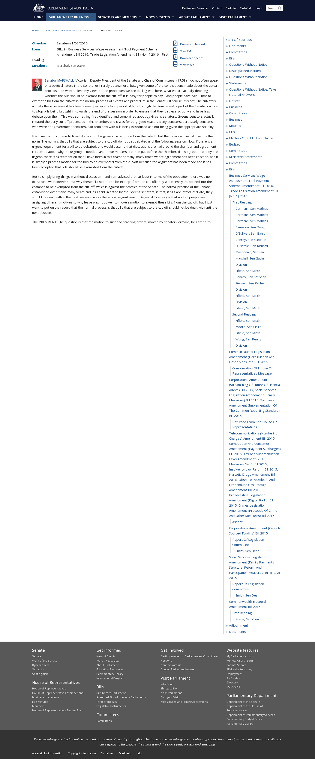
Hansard (88, 30)
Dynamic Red (40, 665)
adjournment (238, 625)
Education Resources (110, 669)
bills (232, 58)
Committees (104, 721)
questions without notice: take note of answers (252, 92)
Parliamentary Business (68, 17)
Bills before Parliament (111, 693)
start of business (239, 39)
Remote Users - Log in (240, 660)
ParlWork (246, 8)
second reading (244, 314)
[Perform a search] (279, 8)
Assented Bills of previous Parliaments (121, 697)
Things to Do (169, 688)
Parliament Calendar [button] (195, 8)
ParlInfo (231, 8)
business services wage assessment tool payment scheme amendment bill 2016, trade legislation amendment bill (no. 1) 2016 (254, 185)
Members (38, 706)
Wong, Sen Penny (248, 339)
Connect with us (171, 665)
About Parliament (194, 17)
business (235, 107)
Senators (38, 669)
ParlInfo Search (236, 665)
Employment (234, 674)
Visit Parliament (233, 17)
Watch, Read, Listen (108, 660)
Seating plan (40, 674)
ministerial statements (245, 157)
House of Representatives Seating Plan (57, 710)
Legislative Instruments (111, 706)
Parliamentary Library (109, 674)
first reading (242, 202)
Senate (36, 656)
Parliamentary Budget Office (244, 719)
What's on (167, 684)
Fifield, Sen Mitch (248, 271)
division (241, 264)
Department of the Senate (243, 702)
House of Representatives (49, 688)
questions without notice (248, 64)
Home (39, 17)
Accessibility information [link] (47, 753)
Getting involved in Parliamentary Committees (190, 656)
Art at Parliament (171, 693)
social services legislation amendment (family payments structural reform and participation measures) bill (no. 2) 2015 (254, 567)
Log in (259, 8)
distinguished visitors (245, 70)
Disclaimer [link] (107, 753)
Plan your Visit (170, 697)
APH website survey (239, 669)
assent (237, 522)
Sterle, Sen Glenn (248, 619)
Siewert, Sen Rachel (250, 283)
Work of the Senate (44, 660)
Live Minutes (40, 702)
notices (234, 101)
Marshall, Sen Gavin (250, 258)
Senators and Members (117, 17)
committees (238, 52)
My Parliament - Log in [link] (240, 656)
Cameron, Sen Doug (250, 227)
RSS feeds (233, 687)
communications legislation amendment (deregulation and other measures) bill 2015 (251, 356)
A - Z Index (233, 678)
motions (235, 125)
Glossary (232, 682)
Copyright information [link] (82, 753)
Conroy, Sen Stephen (251, 239)
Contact (217, 8)
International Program (110, 678)
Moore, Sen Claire (248, 327)
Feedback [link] (124, 753)
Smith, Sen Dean (247, 551)
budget (234, 144)
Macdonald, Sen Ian (250, 252)
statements (237, 83)
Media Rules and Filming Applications (184, 702)
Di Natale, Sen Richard (252, 246)
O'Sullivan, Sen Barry (250, 233)
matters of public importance (251, 138)
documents (237, 46)
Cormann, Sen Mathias (252, 208)
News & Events (158, 17)
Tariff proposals (106, 702)
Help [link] (139, 753)
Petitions (166, 660)
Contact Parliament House (177, 669)
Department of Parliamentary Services (250, 715)
